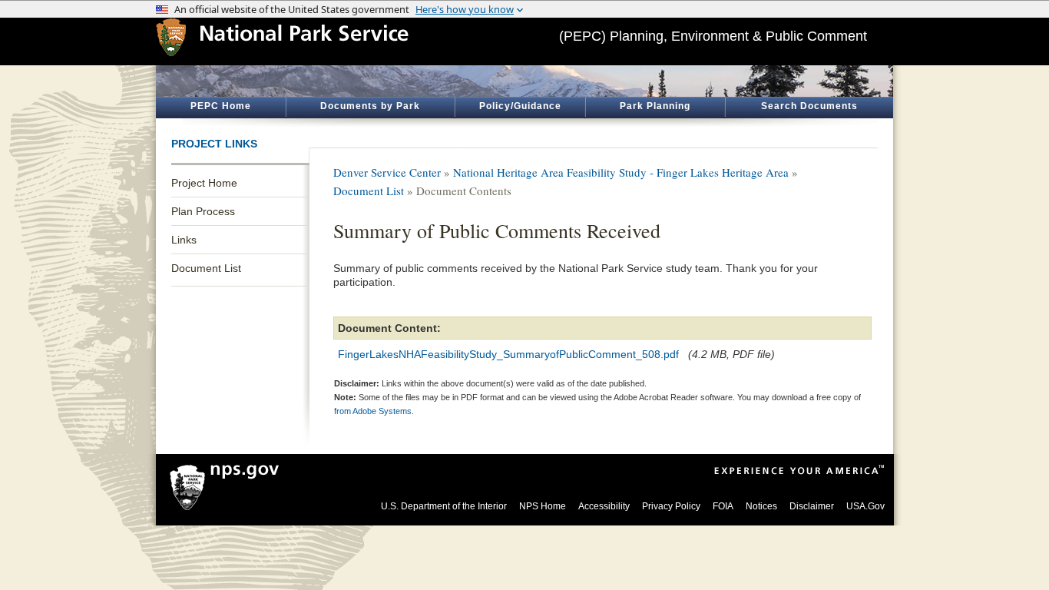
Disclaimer (811, 506)
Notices (761, 506)
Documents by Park (370, 106)
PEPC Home (220, 106)
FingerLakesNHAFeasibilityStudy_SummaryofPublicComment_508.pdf (508, 354)
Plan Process (203, 211)
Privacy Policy (671, 506)
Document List (206, 268)
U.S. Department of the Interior (444, 506)
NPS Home (542, 506)
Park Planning (655, 106)
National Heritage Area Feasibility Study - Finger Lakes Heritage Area (621, 172)
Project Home (204, 183)
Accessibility (604, 506)
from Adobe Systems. (374, 411)
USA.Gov (865, 506)
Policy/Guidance (520, 106)
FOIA (723, 506)
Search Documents (809, 106)
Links (184, 240)
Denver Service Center (387, 172)
